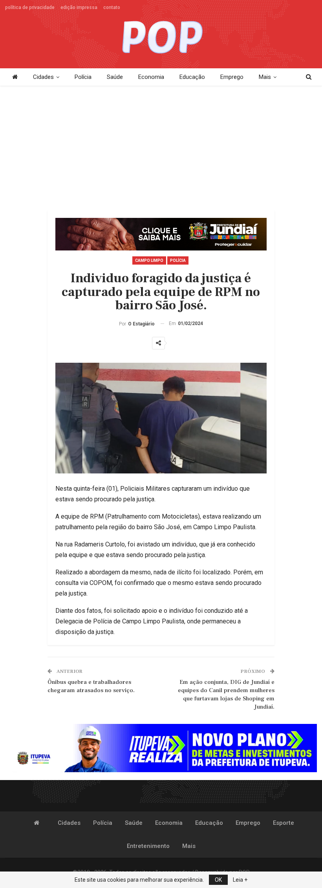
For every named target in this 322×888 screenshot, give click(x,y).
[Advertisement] (161, 148)
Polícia (83, 76)
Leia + (240, 880)
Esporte (283, 822)
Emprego (231, 76)
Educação (192, 76)
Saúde (115, 76)
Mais (265, 76)
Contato (111, 7)
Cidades (43, 76)
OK (218, 880)
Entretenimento (148, 846)
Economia (151, 76)
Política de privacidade (30, 7)
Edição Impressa (78, 7)
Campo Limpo (149, 260)
